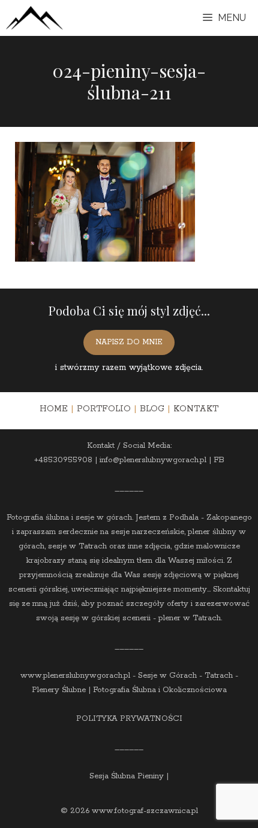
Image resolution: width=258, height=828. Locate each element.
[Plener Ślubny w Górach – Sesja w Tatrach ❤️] (34, 18)
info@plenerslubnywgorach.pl (153, 460)
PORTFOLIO (104, 409)
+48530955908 (63, 460)
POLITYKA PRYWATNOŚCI (129, 719)
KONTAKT (195, 409)
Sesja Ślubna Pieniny (126, 776)
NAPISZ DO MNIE (129, 342)
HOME (54, 409)
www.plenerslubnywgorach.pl (75, 676)
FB (219, 460)
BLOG (152, 409)
